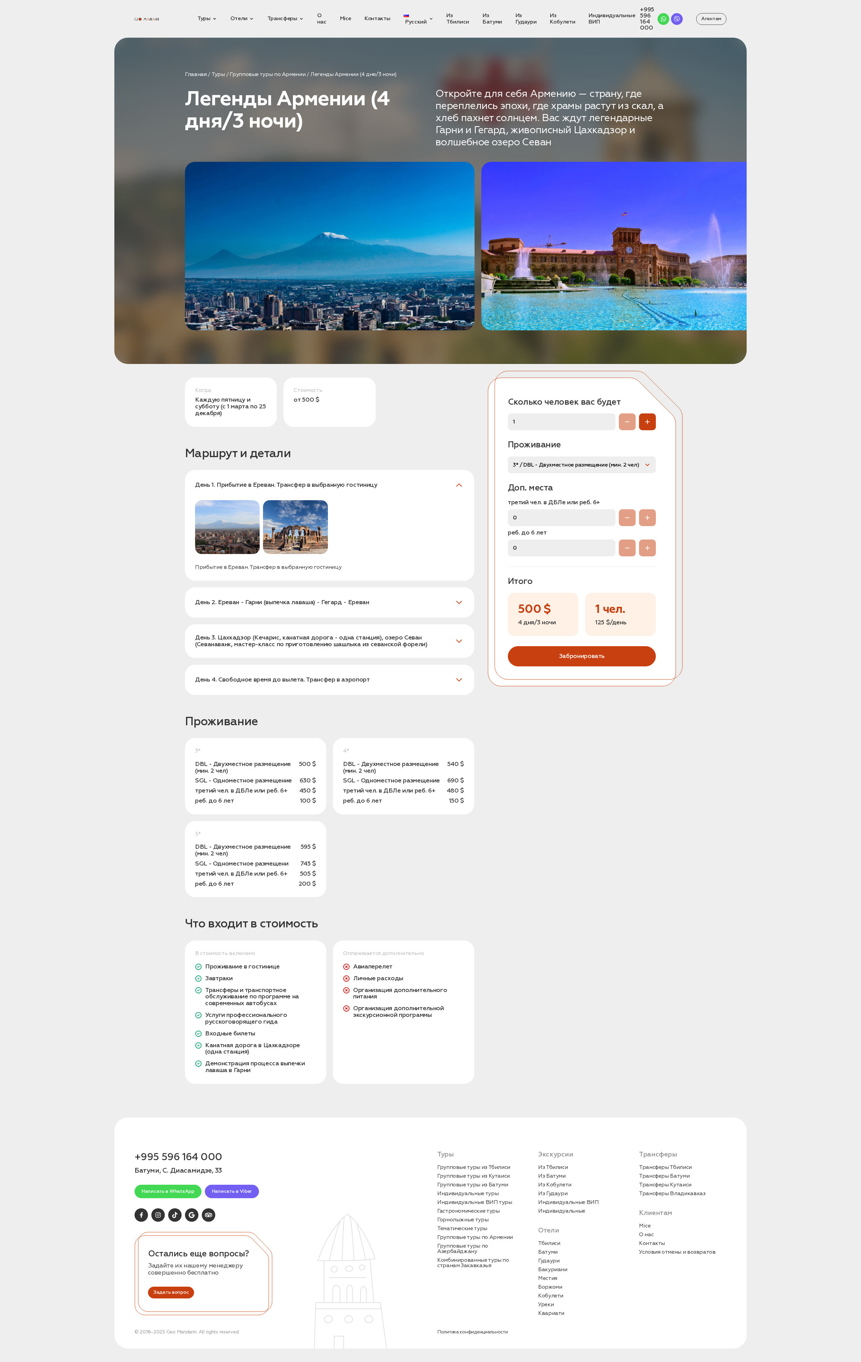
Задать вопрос (171, 1292)
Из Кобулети (554, 1184)
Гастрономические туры (468, 1211)
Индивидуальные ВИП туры (474, 1202)
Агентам (711, 19)
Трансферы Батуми (664, 1176)
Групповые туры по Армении (267, 74)
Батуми (548, 1252)
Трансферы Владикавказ (672, 1193)
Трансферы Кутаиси (665, 1184)
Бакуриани (552, 1269)
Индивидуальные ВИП (568, 1202)
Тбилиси (549, 1243)
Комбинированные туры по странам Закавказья (473, 1262)
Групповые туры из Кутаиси (473, 1176)
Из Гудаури (552, 1193)
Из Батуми (552, 1176)
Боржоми (550, 1287)
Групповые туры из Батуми (472, 1184)
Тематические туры (462, 1228)
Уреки (546, 1304)
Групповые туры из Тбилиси (473, 1167)
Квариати (551, 1313)
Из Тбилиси (553, 1167)
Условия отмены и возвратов (677, 1252)
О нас (646, 1234)
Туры (218, 74)
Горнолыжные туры (462, 1219)
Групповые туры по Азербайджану (462, 1248)
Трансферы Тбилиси (665, 1167)
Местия (547, 1278)
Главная (196, 74)
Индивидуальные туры (467, 1193)
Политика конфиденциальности (472, 1332)
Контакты (652, 1243)
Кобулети (550, 1295)
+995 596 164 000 (647, 19)
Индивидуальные (561, 1211)
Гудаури (548, 1260)
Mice (645, 1225)
